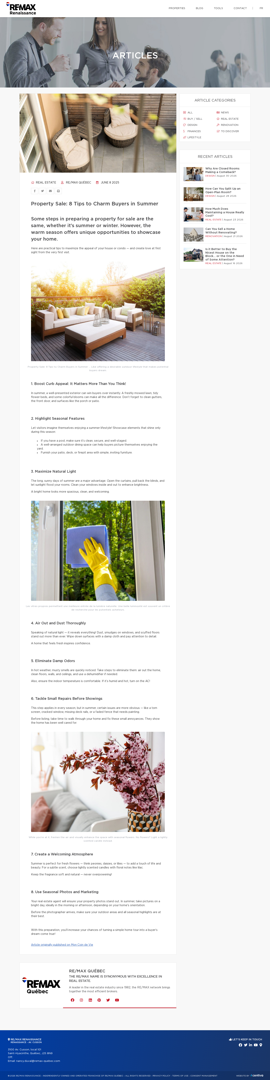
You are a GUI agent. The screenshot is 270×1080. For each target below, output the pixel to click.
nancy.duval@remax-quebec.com (38, 1061)
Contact (240, 8)
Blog (199, 8)
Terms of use (180, 1076)
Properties (177, 8)
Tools (218, 8)
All (190, 112)
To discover (229, 131)
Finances (194, 131)
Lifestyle (194, 137)
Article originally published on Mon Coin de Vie (62, 945)
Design (192, 125)
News (224, 112)
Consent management (203, 1076)
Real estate (45, 182)
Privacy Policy (161, 1076)
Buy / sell (194, 119)
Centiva (257, 1075)
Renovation (229, 125)
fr (261, 8)
